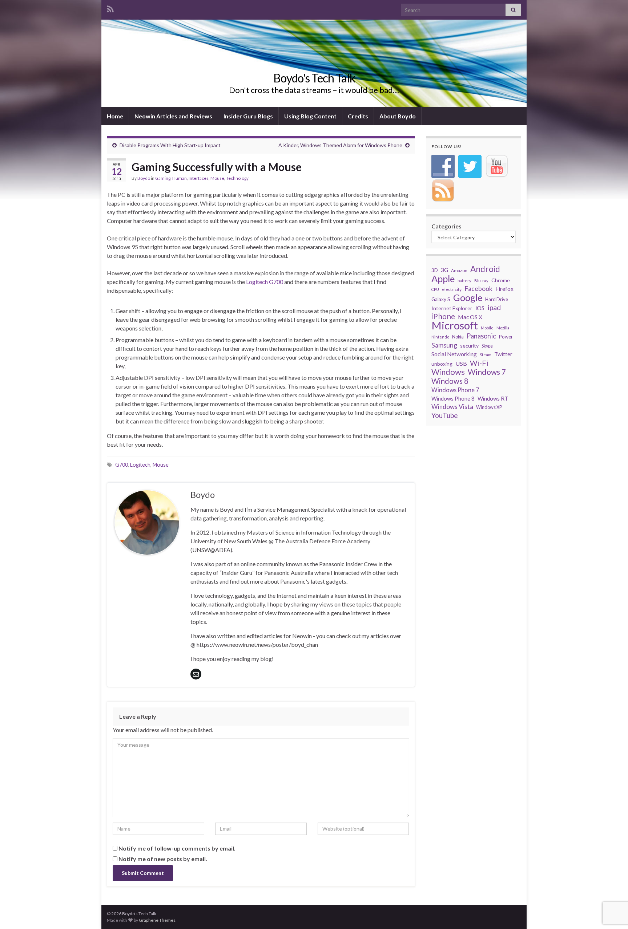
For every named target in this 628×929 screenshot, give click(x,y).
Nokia (458, 337)
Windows (448, 372)
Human (179, 178)
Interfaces (199, 178)
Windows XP (489, 407)
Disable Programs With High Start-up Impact (170, 145)
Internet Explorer (451, 308)
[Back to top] (612, 886)
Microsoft (454, 325)
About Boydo (397, 116)
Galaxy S (440, 299)
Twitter (503, 354)
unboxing (441, 364)
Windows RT (493, 398)
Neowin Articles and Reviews (173, 116)
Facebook (478, 288)
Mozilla (503, 327)
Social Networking (454, 354)
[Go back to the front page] (314, 63)
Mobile (487, 327)
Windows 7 (487, 372)
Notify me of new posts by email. (162, 858)
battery (464, 280)
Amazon (459, 270)
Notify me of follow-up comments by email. (177, 848)
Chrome (500, 280)
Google (467, 297)
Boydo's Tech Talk (314, 78)
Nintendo (440, 336)
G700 (121, 465)
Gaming (162, 178)
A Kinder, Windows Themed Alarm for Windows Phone (340, 145)
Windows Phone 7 (455, 389)
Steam (485, 354)
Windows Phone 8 (453, 398)
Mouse (217, 178)
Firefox (504, 288)
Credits (358, 116)
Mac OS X (470, 316)
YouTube (444, 415)
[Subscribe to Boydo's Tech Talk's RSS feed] (110, 8)
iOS (479, 307)
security (469, 345)
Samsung (444, 345)
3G (444, 269)
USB (461, 363)
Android (485, 269)
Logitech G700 (264, 281)
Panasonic (481, 336)
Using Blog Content (310, 116)
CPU (435, 289)
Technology (237, 178)
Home (115, 116)
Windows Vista (452, 406)
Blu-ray (481, 280)
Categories (446, 226)
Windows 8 (449, 381)
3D (434, 270)
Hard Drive (496, 299)
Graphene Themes (157, 920)
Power (506, 337)
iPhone (443, 316)
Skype (487, 346)
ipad (494, 307)
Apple (443, 279)
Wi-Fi (479, 363)
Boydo (143, 178)
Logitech (140, 465)
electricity (452, 289)
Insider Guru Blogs (248, 116)
